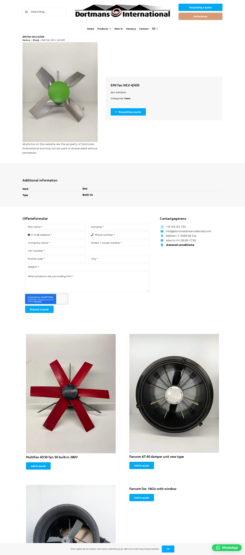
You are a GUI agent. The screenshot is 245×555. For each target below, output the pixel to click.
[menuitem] (155, 28)
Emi (84, 188)
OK (168, 548)
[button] (227, 547)
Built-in (87, 195)
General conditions (180, 245)
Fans (127, 98)
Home (26, 40)
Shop (36, 40)
